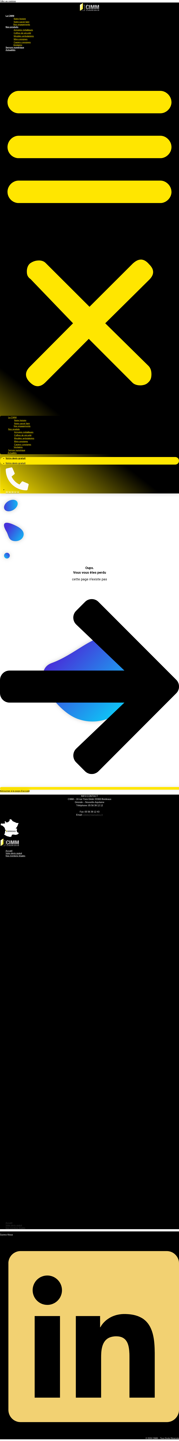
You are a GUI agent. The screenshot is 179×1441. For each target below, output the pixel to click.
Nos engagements (21, 24)
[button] (89, 234)
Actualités (10, 50)
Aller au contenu (8, 1)
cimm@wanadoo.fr (93, 815)
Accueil (9, 851)
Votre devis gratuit (16, 458)
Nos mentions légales (15, 856)
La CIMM (10, 16)
